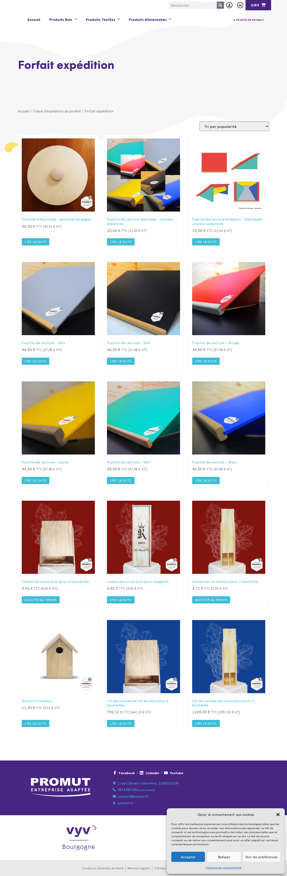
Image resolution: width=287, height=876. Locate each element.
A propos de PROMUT (248, 20)
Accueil (33, 19)
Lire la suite (35, 242)
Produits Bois (60, 19)
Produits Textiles (100, 19)
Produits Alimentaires (148, 19)
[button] (278, 814)
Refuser (224, 856)
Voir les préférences (262, 856)
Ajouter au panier (41, 600)
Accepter (188, 856)
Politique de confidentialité (223, 867)
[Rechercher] (220, 5)
